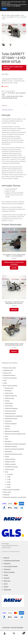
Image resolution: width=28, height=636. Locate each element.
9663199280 (9, 98)
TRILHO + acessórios (10, 464)
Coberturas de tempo (10, 411)
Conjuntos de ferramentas (10, 378)
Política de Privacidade (17, 627)
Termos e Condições (9, 572)
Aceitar (4, 8)
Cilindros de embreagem (11, 408)
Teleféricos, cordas (10, 461)
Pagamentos (7, 563)
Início (4, 15)
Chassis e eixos (7, 373)
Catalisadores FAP (8, 370)
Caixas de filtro (9, 403)
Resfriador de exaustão (11, 446)
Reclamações (7, 589)
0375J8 (21, 96)
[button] (24, 25)
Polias (6, 439)
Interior (5, 383)
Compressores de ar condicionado (14, 416)
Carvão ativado (9, 405)
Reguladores (8, 441)
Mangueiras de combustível (12, 431)
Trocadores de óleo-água (11, 466)
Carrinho (6, 586)
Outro (6, 436)
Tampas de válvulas (10, 459)
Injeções (7, 428)
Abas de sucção (9, 388)
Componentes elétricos (9, 375)
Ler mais (14, 268)
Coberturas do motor (10, 413)
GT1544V (15, 98)
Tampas (7, 456)
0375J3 (8, 96)
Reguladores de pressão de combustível (15, 444)
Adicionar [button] (14, 309)
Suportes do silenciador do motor (13, 454)
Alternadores (8, 390)
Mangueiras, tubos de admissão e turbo (15, 433)
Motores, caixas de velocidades (11, 489)
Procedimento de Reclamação (12, 560)
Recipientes (6, 494)
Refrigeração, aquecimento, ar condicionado (14, 497)
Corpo (4, 380)
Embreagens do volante (11, 418)
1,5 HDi (8, 479)
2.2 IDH (8, 487)
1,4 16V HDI (10, 474)
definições (17, 6)
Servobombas (8, 451)
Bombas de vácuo (9, 398)
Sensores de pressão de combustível (14, 449)
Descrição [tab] (4, 105)
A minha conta (4, 633)
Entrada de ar (8, 421)
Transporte (6, 578)
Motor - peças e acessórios (13, 15)
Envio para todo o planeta (10, 566)
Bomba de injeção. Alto (11, 395)
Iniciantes (7, 426)
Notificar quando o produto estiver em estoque (13, 67)
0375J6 (12, 96)
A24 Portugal (6, 627)
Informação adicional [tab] (7, 110)
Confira (6, 584)
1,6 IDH (3, 17)
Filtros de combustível (11, 423)
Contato (6, 575)
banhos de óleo (9, 393)
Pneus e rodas (7, 492)
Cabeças (7, 400)
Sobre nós (6, 557)
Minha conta (7, 581)
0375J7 (17, 96)
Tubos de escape (9, 469)
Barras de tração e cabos (9, 367)
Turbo (22, 15)
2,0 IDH (8, 484)
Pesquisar (14, 633)
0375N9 (3, 98)
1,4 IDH (8, 477)
